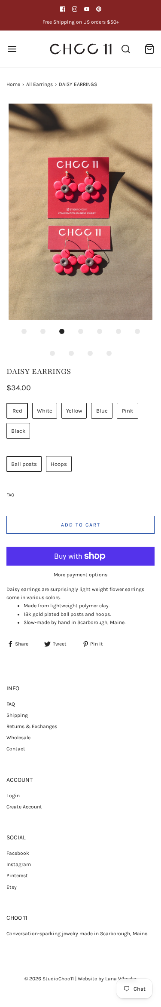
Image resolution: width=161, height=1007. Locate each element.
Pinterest (17, 875)
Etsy (11, 887)
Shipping (17, 715)
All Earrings (39, 84)
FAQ (10, 495)
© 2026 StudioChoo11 (49, 979)
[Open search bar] (125, 49)
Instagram (18, 864)
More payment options (80, 575)
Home (13, 84)
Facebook (17, 853)
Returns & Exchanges (31, 726)
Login (13, 796)
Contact (15, 749)
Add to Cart (80, 525)
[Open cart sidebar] (149, 49)
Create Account (24, 807)
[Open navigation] (12, 49)
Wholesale (18, 738)
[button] (80, 212)
